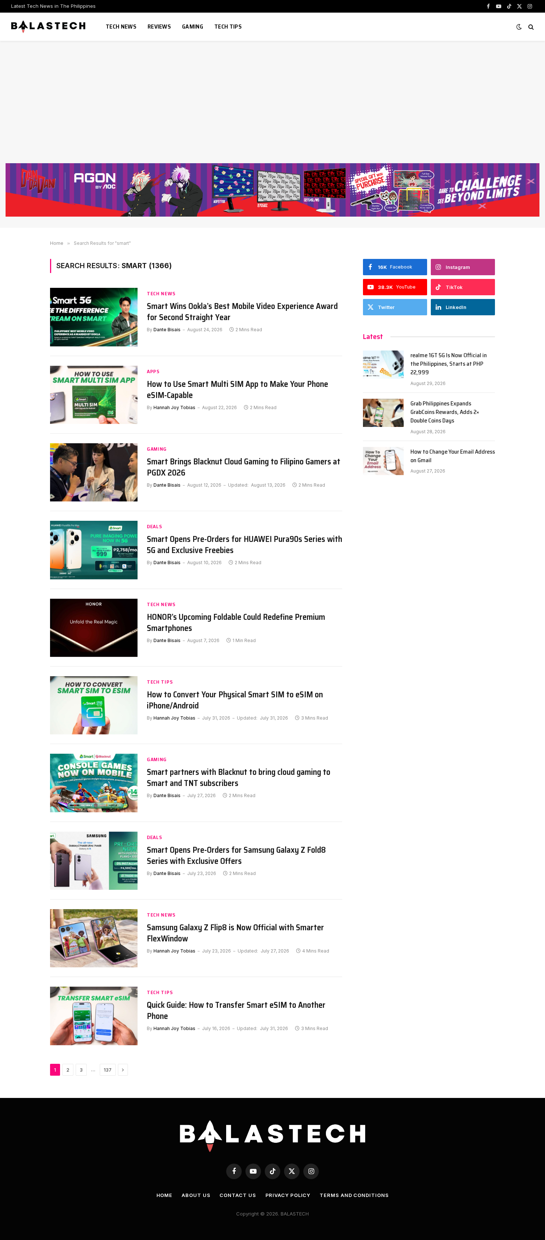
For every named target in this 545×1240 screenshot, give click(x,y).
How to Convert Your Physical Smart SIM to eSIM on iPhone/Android (235, 700)
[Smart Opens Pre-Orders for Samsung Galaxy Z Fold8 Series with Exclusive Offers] (94, 861)
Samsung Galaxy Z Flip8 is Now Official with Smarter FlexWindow (235, 933)
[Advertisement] (272, 107)
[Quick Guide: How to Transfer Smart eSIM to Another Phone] (94, 1016)
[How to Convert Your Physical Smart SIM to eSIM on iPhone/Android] (94, 705)
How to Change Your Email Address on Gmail (452, 456)
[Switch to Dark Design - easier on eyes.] (519, 27)
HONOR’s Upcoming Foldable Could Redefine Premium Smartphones (236, 623)
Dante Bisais (167, 329)
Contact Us (237, 1195)
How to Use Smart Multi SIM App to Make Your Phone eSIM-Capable (237, 390)
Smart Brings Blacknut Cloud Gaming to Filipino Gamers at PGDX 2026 (243, 467)
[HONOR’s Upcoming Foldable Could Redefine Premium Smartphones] (94, 628)
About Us (196, 1195)
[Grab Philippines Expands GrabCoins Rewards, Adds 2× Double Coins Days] (383, 413)
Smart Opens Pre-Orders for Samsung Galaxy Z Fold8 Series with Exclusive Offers (236, 856)
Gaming (192, 26)
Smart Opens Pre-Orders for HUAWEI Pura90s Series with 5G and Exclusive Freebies (244, 545)
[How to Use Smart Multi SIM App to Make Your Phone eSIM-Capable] (94, 395)
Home (164, 1195)
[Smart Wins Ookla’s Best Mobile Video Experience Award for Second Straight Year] (94, 317)
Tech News (121, 26)
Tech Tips (228, 26)
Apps (153, 371)
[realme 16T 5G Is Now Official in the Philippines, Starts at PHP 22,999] (383, 365)
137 (108, 1070)
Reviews (159, 26)
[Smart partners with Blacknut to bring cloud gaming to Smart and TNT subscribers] (94, 783)
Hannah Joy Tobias (174, 407)
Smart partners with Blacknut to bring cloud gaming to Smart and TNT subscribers (238, 778)
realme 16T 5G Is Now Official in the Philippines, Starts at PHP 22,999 (448, 364)
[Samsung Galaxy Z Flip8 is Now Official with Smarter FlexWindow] (94, 938)
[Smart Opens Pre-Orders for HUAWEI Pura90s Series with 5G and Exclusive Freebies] (94, 550)
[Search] (530, 27)
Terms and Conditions (354, 1195)
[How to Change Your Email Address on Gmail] (383, 461)
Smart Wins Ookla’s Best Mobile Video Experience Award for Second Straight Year (242, 312)
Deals (154, 526)
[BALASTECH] (49, 27)
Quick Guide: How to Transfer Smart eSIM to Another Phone (236, 1011)
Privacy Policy (288, 1195)
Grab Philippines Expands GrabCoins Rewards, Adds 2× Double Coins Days (444, 412)
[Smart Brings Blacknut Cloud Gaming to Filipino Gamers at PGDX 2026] (94, 472)
